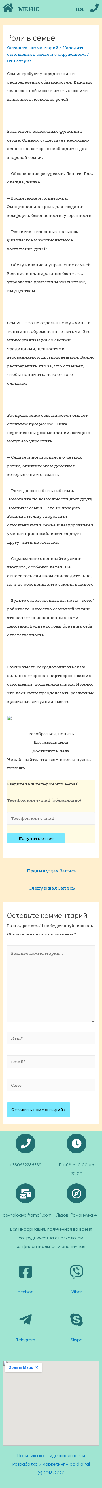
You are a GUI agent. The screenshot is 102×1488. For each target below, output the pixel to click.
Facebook (26, 1291)
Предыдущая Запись (51, 870)
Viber (76, 1291)
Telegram (25, 1340)
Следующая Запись (52, 888)
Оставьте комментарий (32, 47)
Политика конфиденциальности (51, 1455)
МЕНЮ (29, 9)
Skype (76, 1340)
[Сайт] (51, 1086)
